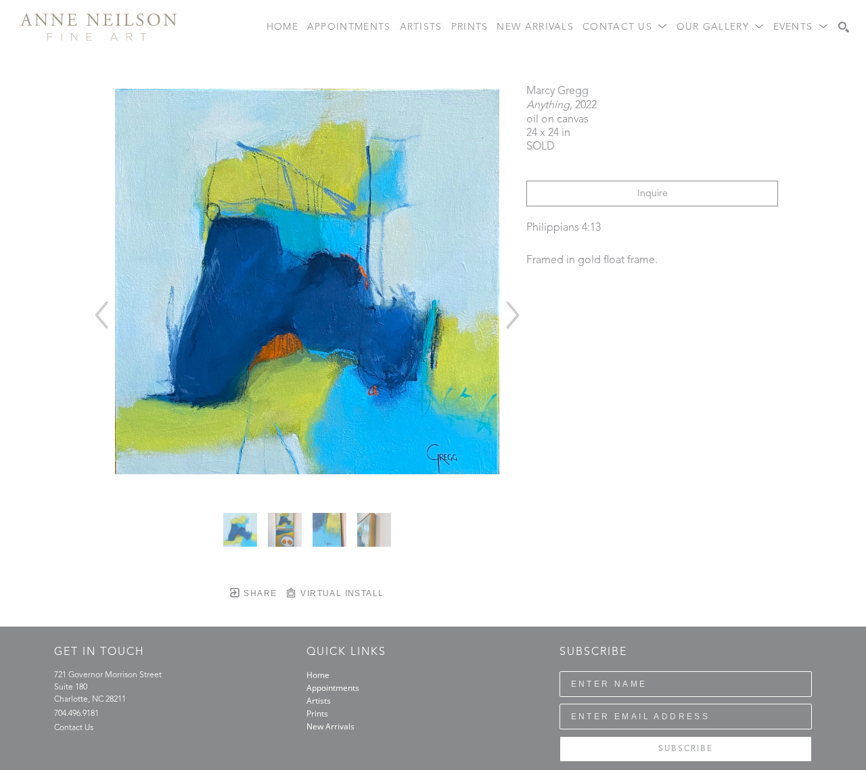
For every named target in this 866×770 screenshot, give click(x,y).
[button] (625, 27)
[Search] (843, 27)
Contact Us (73, 728)
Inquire (652, 193)
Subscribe (685, 749)
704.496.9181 (76, 714)
